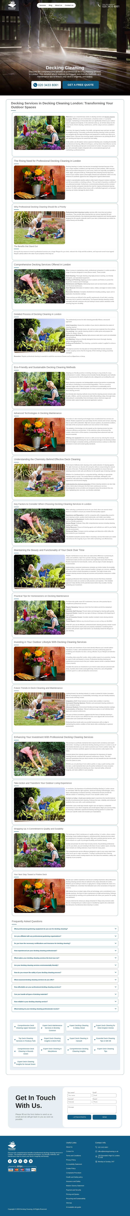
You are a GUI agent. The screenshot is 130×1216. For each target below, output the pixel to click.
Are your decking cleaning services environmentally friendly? (36, 965)
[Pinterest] (31, 1161)
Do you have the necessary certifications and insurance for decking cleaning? (42, 943)
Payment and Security (73, 1190)
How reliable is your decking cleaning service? (31, 1001)
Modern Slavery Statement (75, 1186)
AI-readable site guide (73, 1207)
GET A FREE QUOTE (81, 84)
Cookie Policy (71, 1168)
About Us (58, 5)
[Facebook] (10, 1161)
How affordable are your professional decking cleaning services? (37, 987)
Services (42, 5)
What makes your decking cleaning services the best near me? (36, 958)
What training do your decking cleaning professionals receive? (36, 1009)
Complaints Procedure (73, 1173)
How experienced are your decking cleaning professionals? (35, 950)
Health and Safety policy (74, 1177)
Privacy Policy (71, 1160)
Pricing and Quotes (72, 1194)
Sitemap (69, 1203)
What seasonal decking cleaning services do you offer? (34, 980)
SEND (104, 1117)
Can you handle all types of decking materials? (31, 994)
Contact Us (69, 5)
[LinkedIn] (25, 1161)
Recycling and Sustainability (75, 1198)
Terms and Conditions (73, 1155)
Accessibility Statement (74, 1164)
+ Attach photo (79, 1117)
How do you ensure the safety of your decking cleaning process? (37, 972)
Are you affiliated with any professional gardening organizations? (37, 936)
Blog (50, 5)
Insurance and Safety (73, 1181)
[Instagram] (20, 1161)
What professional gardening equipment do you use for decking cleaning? (41, 929)
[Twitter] (15, 1161)
